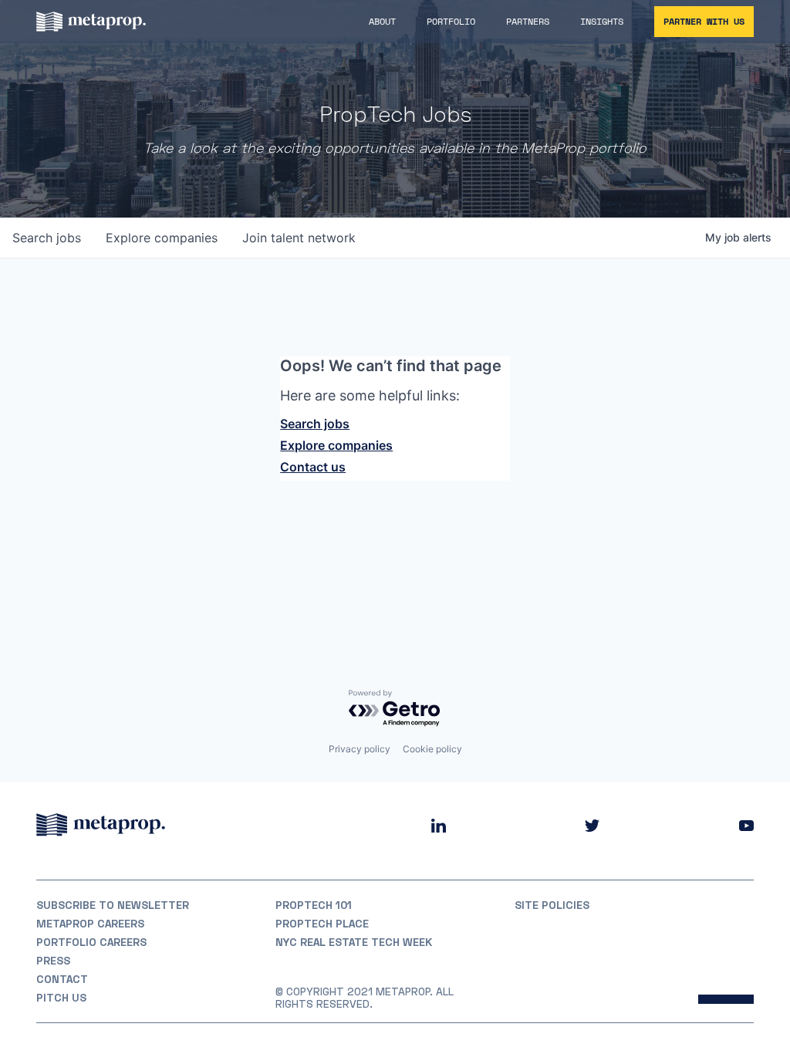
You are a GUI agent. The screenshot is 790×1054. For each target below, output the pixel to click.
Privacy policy (359, 749)
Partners (527, 21)
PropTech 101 (313, 905)
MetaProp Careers (90, 923)
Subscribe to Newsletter (112, 905)
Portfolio (451, 21)
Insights (601, 21)
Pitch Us (61, 998)
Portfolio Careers (91, 942)
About (382, 21)
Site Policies (552, 905)
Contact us (313, 467)
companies (162, 237)
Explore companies (336, 445)
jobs (46, 237)
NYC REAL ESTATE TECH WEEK (353, 942)
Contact (62, 979)
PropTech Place (322, 923)
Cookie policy (432, 749)
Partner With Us (703, 21)
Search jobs (314, 423)
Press (53, 960)
